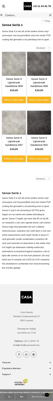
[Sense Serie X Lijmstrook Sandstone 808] (39, 64)
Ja (9, 397)
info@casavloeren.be (30, 345)
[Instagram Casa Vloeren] (26, 354)
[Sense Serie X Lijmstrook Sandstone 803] (39, 123)
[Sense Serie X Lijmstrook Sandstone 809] (14, 64)
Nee (21, 397)
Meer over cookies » (40, 397)
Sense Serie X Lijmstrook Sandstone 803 (39, 141)
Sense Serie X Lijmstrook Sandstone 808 (39, 82)
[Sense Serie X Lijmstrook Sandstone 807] (14, 123)
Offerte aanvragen (14, 100)
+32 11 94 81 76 (42, 6)
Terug (47, 21)
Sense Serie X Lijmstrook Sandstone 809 (14, 82)
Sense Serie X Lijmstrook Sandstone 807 (14, 141)
